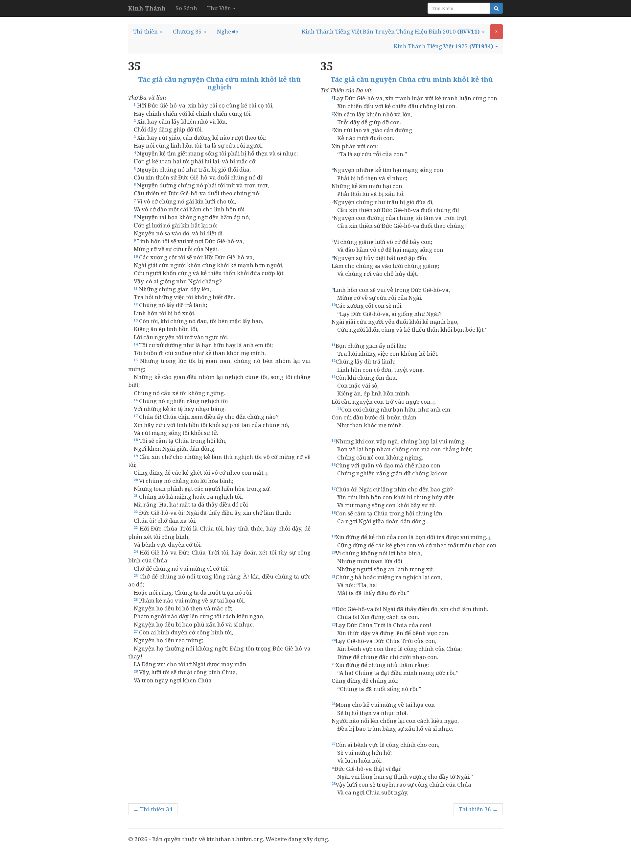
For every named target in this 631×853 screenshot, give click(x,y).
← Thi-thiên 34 (153, 809)
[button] (147, 31)
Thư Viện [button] (219, 8)
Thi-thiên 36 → (478, 809)
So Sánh (186, 8)
